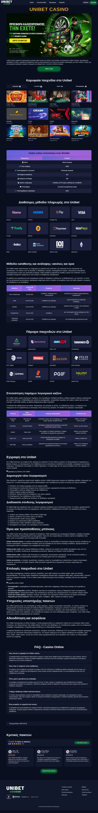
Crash (58, 86)
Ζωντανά (37, 86)
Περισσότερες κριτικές (49, 770)
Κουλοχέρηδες (80, 86)
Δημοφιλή (15, 86)
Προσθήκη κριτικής (82, 742)
